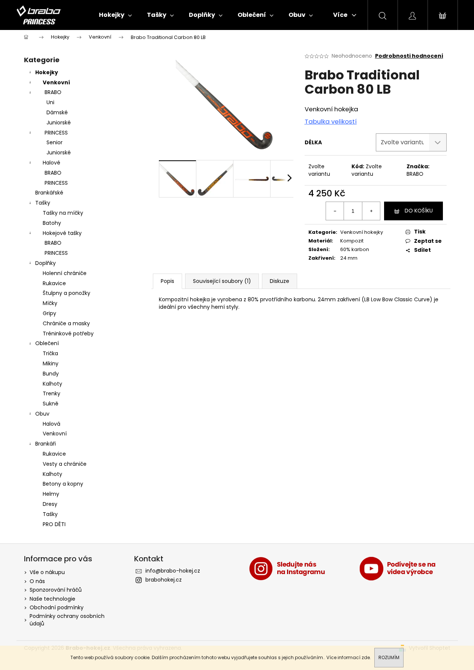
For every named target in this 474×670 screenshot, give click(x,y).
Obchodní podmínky (57, 607)
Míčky (50, 303)
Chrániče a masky (66, 323)
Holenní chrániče (65, 273)
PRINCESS (56, 132)
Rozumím (388, 657)
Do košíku (419, 210)
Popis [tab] (167, 281)
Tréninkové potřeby (68, 333)
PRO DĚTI (54, 524)
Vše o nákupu (47, 572)
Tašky (42, 202)
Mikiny (50, 363)
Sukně (50, 403)
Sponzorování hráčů (56, 590)
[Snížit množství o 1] (335, 211)
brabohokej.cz (163, 579)
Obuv (42, 413)
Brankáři (45, 443)
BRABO (53, 92)
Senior (54, 142)
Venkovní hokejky (361, 232)
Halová (51, 424)
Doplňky (45, 263)
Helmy (51, 494)
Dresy (50, 504)
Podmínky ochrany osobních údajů (67, 619)
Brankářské (49, 192)
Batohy (52, 223)
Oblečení (47, 343)
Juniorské (58, 122)
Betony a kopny (63, 484)
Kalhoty (52, 383)
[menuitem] (115, 15)
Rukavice (54, 283)
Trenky (51, 393)
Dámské (57, 112)
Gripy (49, 313)
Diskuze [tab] (279, 281)
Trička (50, 353)
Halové (51, 162)
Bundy (51, 373)
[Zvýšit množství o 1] (371, 211)
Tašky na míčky (63, 213)
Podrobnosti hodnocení (409, 56)
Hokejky (46, 72)
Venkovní (56, 82)
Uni (50, 102)
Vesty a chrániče (65, 464)
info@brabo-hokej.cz (172, 570)
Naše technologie (52, 599)
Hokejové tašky (62, 233)
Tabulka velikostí (331, 121)
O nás (37, 581)
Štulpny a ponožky (66, 293)
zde (366, 657)
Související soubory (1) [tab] (222, 281)
